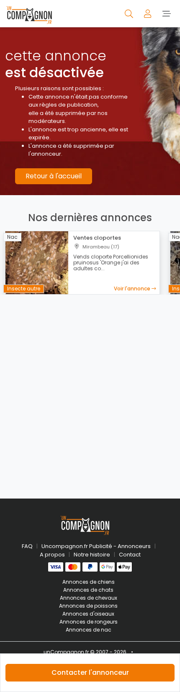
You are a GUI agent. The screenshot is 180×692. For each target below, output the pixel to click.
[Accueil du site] (29, 13)
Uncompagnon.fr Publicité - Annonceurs (96, 546)
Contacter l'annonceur (90, 672)
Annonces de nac (88, 630)
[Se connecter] (148, 13)
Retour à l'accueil (54, 176)
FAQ (27, 546)
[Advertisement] (90, 391)
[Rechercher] (129, 13)
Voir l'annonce (133, 288)
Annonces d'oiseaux (88, 614)
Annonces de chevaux (88, 598)
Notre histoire (92, 555)
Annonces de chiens (88, 582)
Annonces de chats (88, 590)
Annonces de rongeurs (88, 622)
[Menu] (166, 13)
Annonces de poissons (88, 606)
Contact (130, 555)
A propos (52, 555)
